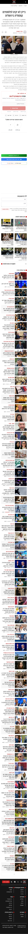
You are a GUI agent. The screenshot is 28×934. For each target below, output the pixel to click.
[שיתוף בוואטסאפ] (5, 32)
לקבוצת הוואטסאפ (13, 155)
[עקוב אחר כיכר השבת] (20, 115)
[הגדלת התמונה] (24, 37)
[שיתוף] (2, 32)
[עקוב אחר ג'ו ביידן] (13, 115)
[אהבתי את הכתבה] (17, 124)
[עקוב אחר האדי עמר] (6, 115)
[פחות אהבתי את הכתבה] (10, 125)
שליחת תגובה (5, 209)
